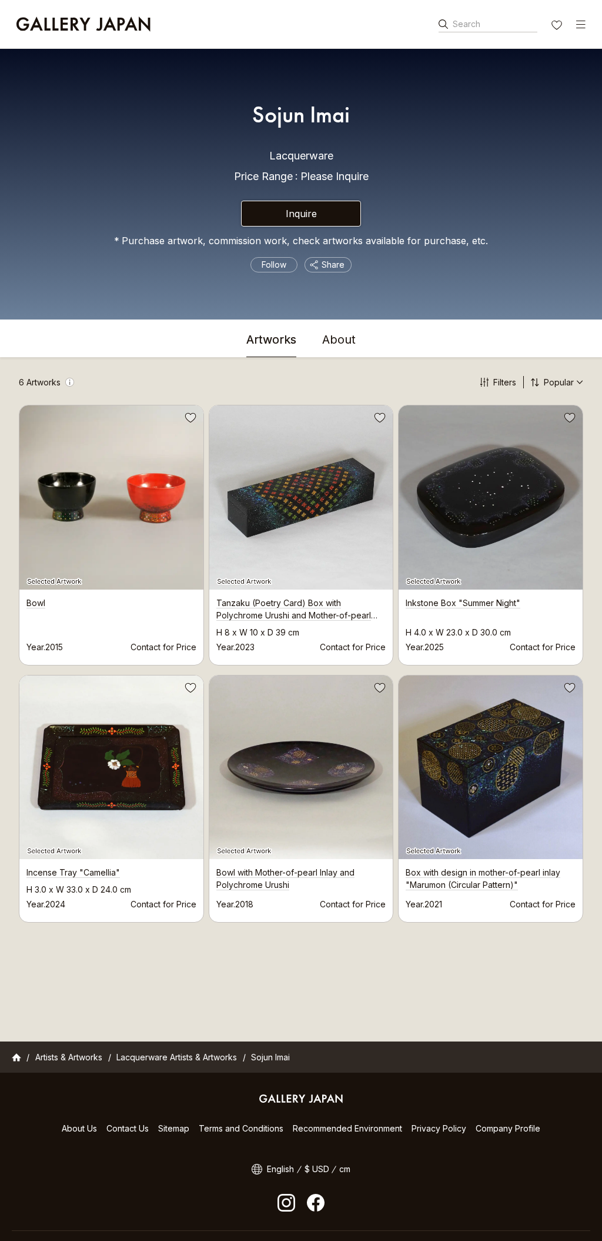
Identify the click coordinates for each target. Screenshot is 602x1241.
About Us (79, 1128)
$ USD (317, 1169)
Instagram (286, 1203)
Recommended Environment (347, 1128)
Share (333, 264)
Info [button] (69, 382)
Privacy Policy (439, 1128)
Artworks (271, 340)
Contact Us (127, 1128)
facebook (316, 1203)
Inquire (301, 213)
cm (344, 1169)
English (280, 1169)
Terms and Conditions (241, 1128)
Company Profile (508, 1128)
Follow (274, 264)
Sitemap (173, 1128)
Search (466, 24)
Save (189, 419)
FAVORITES (557, 26)
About (339, 340)
